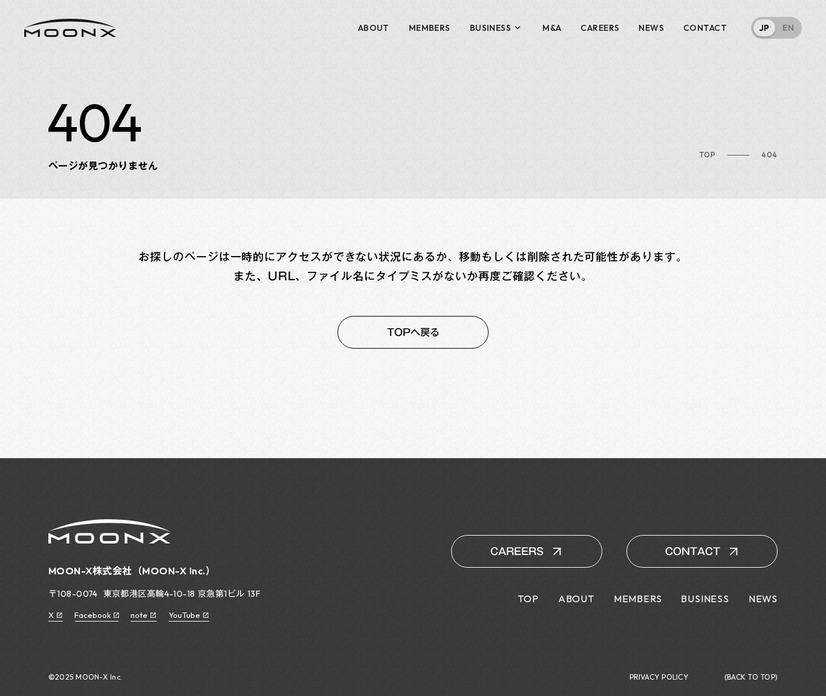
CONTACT (705, 28)
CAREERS (599, 28)
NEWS (651, 28)
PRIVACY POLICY (658, 677)
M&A (551, 28)
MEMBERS (429, 28)
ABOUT (373, 28)
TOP (707, 155)
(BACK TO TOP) (751, 677)
